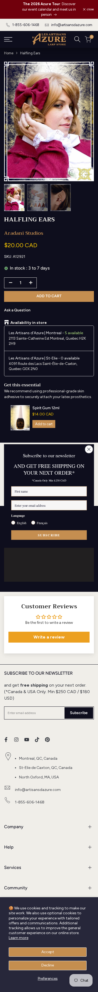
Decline (47, 965)
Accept (47, 952)
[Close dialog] (89, 449)
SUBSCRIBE (49, 535)
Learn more (18, 937)
